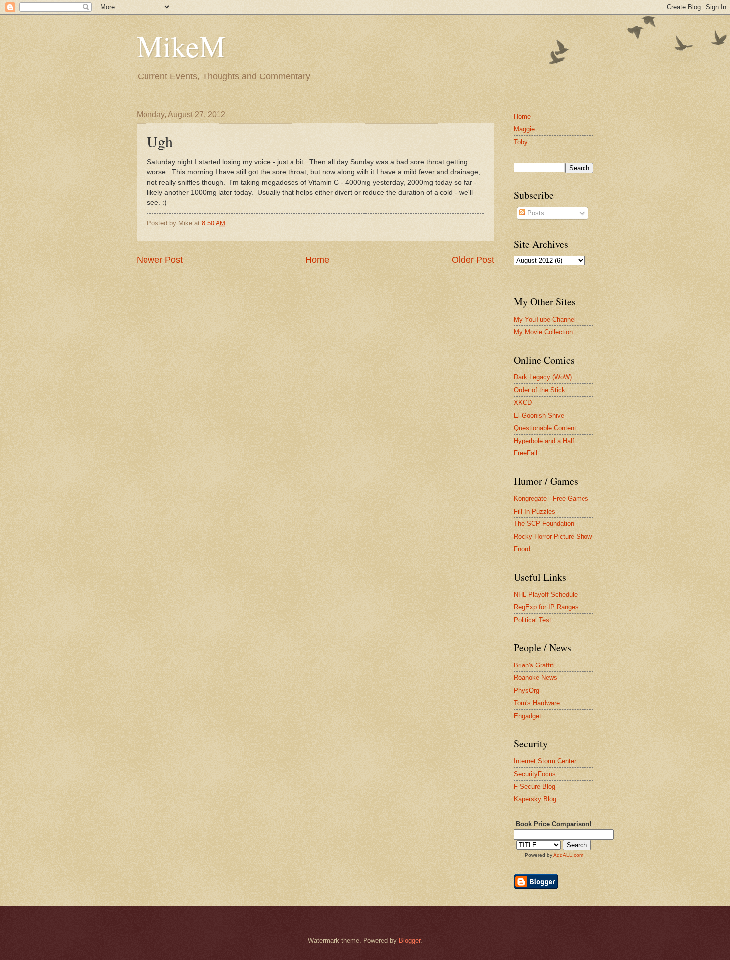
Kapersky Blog (535, 799)
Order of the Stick (539, 390)
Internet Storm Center (545, 761)
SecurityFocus (535, 774)
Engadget (527, 716)
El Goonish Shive (539, 415)
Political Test (532, 620)
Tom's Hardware (537, 703)
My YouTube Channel (545, 319)
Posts (534, 213)
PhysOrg (526, 690)
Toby (521, 142)
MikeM (181, 46)
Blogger (409, 940)
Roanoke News (535, 677)
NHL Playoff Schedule (546, 594)
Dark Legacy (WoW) (543, 377)
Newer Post (160, 260)
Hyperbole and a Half (544, 440)
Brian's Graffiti (534, 665)
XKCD (523, 402)
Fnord (522, 549)
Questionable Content (545, 428)
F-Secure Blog (534, 786)
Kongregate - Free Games (551, 498)
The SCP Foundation (544, 523)
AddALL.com (568, 855)
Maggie (524, 129)
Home (317, 260)
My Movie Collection (543, 332)
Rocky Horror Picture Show (553, 536)
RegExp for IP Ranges (546, 607)
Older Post (473, 260)
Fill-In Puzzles (534, 511)
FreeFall (525, 453)
